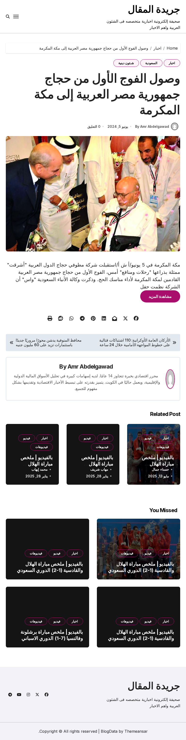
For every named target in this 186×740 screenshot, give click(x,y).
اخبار (172, 63)
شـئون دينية (126, 63)
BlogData (109, 731)
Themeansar (136, 731)
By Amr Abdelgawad (152, 126)
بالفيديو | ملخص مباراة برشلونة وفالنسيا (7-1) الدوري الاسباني (52, 635)
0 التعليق (94, 126)
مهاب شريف (99, 469)
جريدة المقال (154, 9)
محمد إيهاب (39, 469)
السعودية (151, 63)
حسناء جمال (160, 469)
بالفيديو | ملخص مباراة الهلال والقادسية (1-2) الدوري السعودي (141, 567)
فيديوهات (163, 447)
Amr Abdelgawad (90, 366)
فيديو (148, 438)
